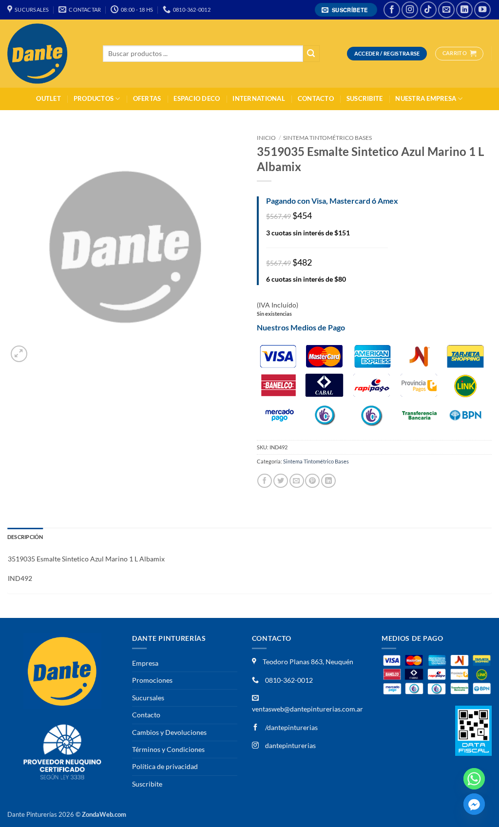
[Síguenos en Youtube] (482, 9)
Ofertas (147, 98)
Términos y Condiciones (168, 749)
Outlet (48, 98)
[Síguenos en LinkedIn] (464, 9)
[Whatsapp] (474, 778)
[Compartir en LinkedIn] (328, 481)
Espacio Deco (196, 98)
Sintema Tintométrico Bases (327, 137)
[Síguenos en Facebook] (392, 9)
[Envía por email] (296, 481)
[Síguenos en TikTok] (428, 9)
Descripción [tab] (25, 537)
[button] (346, 10)
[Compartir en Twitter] (280, 481)
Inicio (266, 137)
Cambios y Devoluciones (169, 732)
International (258, 98)
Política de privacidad (165, 766)
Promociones (152, 680)
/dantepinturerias (291, 727)
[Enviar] (311, 53)
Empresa (145, 663)
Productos (94, 98)
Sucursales (148, 697)
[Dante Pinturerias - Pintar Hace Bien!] (47, 53)
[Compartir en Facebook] (264, 481)
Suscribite (364, 98)
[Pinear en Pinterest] (312, 481)
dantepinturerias (290, 745)
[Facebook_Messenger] (474, 804)
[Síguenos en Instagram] (410, 9)
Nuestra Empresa (425, 98)
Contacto (316, 98)
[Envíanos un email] (446, 9)
